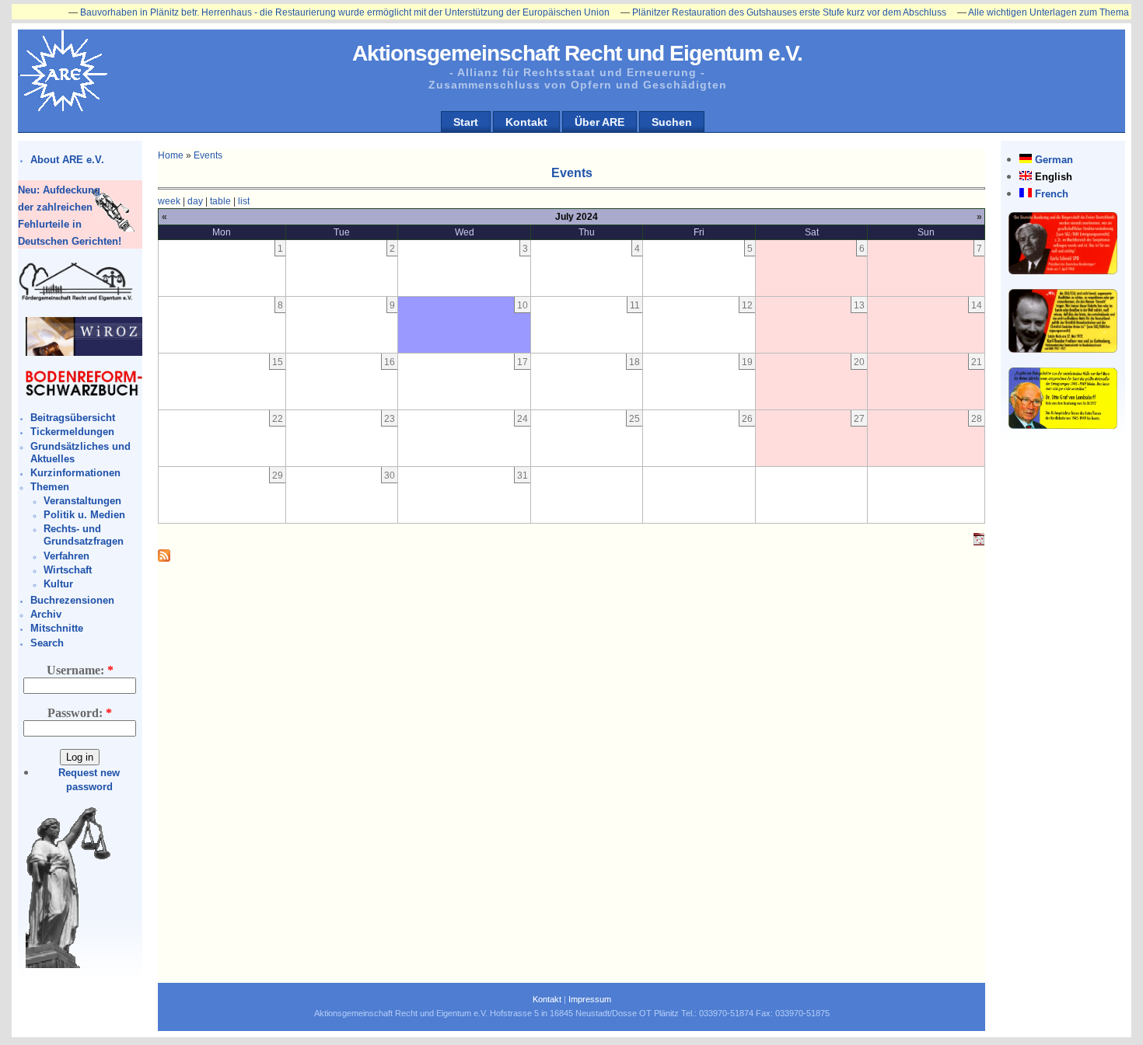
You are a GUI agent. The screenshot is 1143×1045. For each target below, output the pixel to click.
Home (171, 155)
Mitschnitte (56, 628)
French (1051, 194)
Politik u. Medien (84, 515)
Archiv (45, 614)
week (169, 201)
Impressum (589, 999)
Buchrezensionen (72, 600)
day (195, 201)
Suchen (672, 122)
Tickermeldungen (72, 431)
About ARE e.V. (67, 159)
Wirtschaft (68, 570)
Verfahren (66, 556)
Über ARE (599, 122)
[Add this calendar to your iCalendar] (979, 542)
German (1054, 159)
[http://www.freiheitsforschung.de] (76, 299)
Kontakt (526, 122)
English (1053, 177)
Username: (80, 670)
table (220, 201)
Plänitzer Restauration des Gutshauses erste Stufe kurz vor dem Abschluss (768, 12)
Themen (49, 487)
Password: (79, 712)
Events (208, 155)
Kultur (58, 584)
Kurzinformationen (75, 473)
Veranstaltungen (82, 501)
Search (47, 643)
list (244, 201)
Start (465, 122)
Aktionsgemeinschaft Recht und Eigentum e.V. (577, 53)
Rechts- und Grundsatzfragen (84, 535)
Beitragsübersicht (72, 417)
